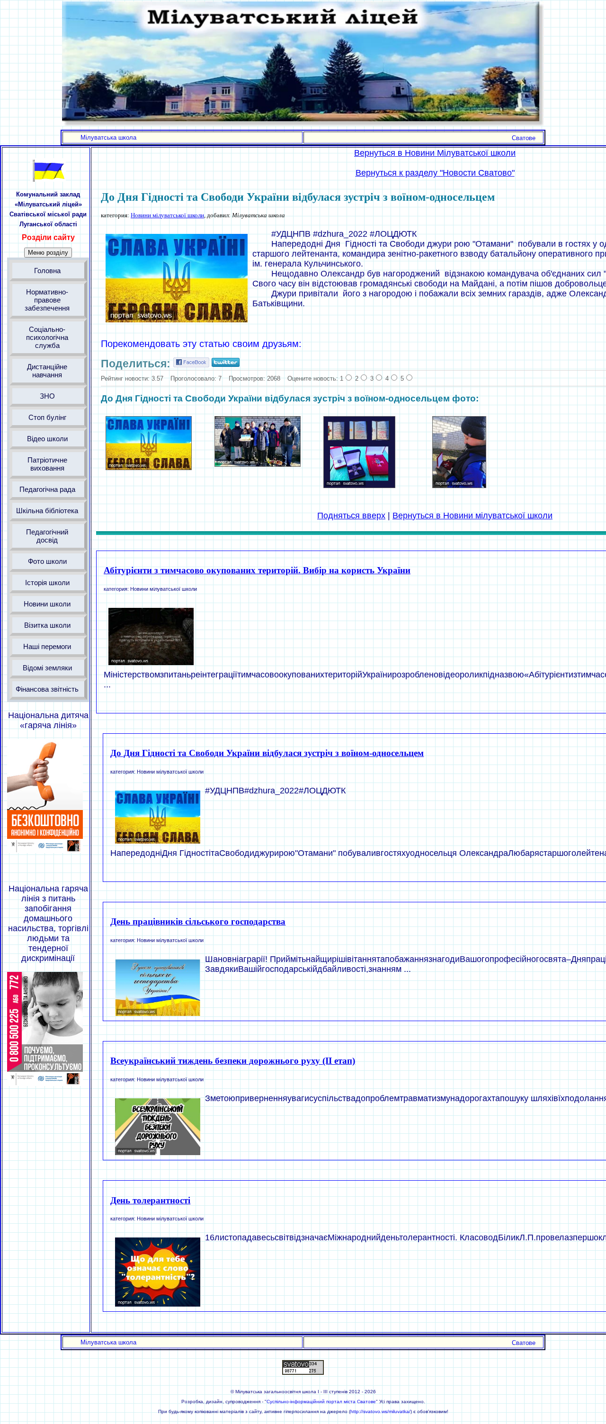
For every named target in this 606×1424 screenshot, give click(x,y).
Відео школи (47, 439)
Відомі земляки (47, 668)
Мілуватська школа (108, 137)
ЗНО (47, 396)
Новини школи (47, 604)
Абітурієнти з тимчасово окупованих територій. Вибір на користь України (257, 570)
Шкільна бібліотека (47, 511)
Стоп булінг (47, 417)
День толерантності (150, 1200)
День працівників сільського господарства (197, 921)
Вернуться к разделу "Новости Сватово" (435, 173)
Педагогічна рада (47, 489)
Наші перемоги (47, 646)
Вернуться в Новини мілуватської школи (472, 515)
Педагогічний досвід (47, 536)
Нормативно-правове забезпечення (47, 300)
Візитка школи (47, 625)
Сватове (523, 138)
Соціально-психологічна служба (47, 337)
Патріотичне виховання (47, 464)
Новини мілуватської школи (167, 215)
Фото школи (47, 561)
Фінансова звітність (47, 689)
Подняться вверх (351, 515)
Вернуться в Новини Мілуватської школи (435, 153)
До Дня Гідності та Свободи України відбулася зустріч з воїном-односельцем (267, 753)
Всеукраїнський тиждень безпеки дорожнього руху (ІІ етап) (232, 1061)
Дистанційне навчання (47, 371)
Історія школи (47, 582)
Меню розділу (48, 252)
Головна (47, 271)
